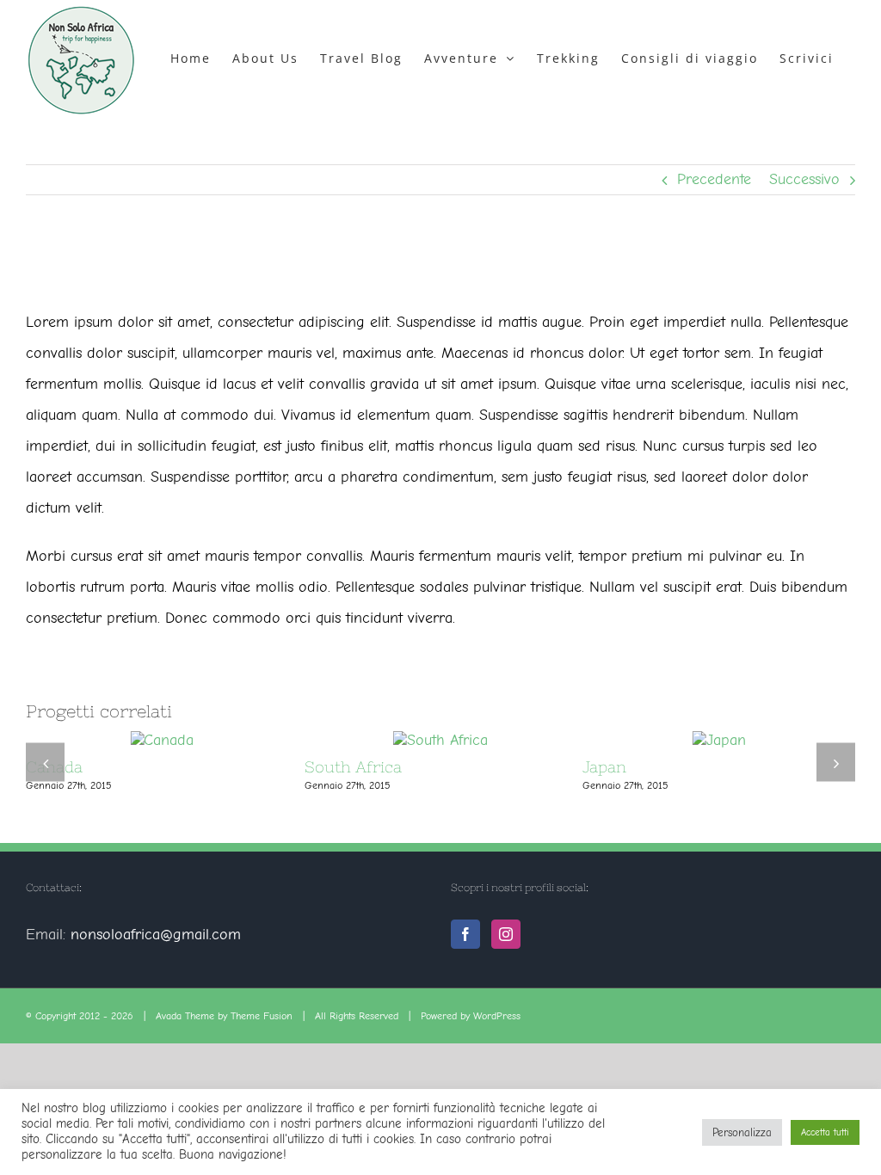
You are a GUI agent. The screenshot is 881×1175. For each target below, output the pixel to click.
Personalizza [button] (742, 1132)
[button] (45, 762)
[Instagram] (506, 934)
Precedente (714, 179)
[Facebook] (465, 934)
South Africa (353, 767)
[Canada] (162, 740)
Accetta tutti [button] (825, 1132)
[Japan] (719, 740)
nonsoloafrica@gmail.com (156, 935)
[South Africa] (440, 740)
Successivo (804, 179)
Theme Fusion (262, 1016)
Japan (604, 767)
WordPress (497, 1016)
